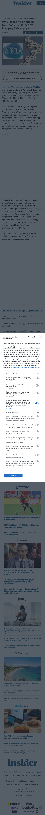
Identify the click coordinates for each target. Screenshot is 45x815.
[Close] (41, 337)
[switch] (37, 378)
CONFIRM (13, 475)
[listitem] (22, 374)
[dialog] (22, 407)
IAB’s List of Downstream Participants (25, 367)
